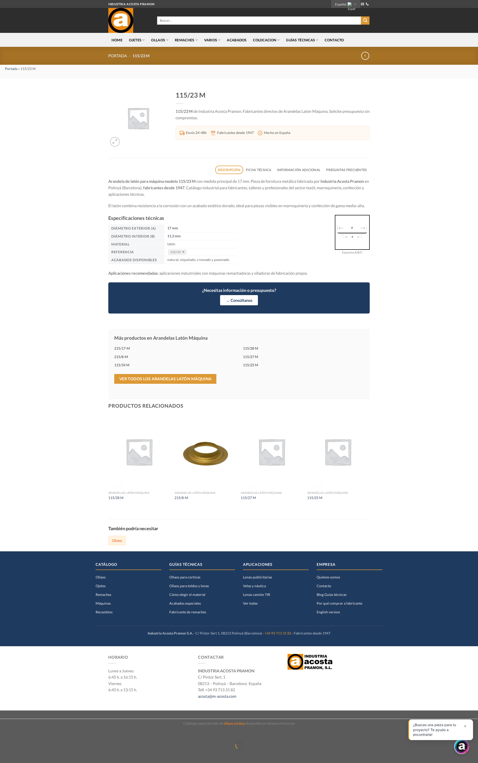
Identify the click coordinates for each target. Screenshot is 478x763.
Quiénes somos (328, 577)
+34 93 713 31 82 (277, 633)
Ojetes (101, 586)
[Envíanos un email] (362, 4)
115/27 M (250, 357)
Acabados (236, 40)
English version (328, 612)
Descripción (229, 170)
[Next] (368, 462)
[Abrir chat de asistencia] (461, 746)
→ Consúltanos (239, 300)
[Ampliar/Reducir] (19, 733)
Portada (117, 56)
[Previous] (108, 462)
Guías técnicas (300, 40)
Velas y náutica (254, 586)
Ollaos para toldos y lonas (189, 586)
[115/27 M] (271, 452)
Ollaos (117, 540)
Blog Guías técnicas (332, 594)
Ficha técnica (258, 170)
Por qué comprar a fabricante (339, 603)
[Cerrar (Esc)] (5, 733)
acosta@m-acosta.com (217, 696)
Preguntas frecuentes (346, 170)
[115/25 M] (338, 452)
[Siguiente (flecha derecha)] (19, 754)
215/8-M (121, 357)
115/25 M (250, 365)
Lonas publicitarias (257, 577)
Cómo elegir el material (187, 594)
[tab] (229, 170)
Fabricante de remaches (187, 612)
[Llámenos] (367, 4)
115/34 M (121, 365)
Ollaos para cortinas (184, 577)
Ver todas (250, 603)
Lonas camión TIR (256, 594)
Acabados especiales (185, 603)
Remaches (103, 594)
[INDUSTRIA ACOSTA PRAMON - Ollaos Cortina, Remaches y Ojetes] (129, 20)
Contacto (334, 40)
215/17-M (122, 348)
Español (340, 4)
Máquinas (103, 603)
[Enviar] (365, 20)
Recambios (104, 612)
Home (117, 40)
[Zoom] (115, 142)
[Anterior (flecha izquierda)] (5, 754)
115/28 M (250, 348)
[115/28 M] (139, 452)
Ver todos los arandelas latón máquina (165, 379)
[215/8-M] (205, 452)
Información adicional (298, 170)
